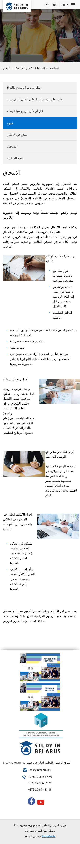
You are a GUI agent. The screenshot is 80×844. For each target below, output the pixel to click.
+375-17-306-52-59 (40, 777)
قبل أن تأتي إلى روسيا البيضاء (25, 111)
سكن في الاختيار (17, 135)
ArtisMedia (48, 836)
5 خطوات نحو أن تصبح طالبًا (24, 87)
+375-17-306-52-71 (40, 783)
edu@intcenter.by (40, 770)
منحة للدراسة (15, 158)
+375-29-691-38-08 (40, 789)
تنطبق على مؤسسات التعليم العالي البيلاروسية (35, 99)
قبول (10, 123)
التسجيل (12, 146)
